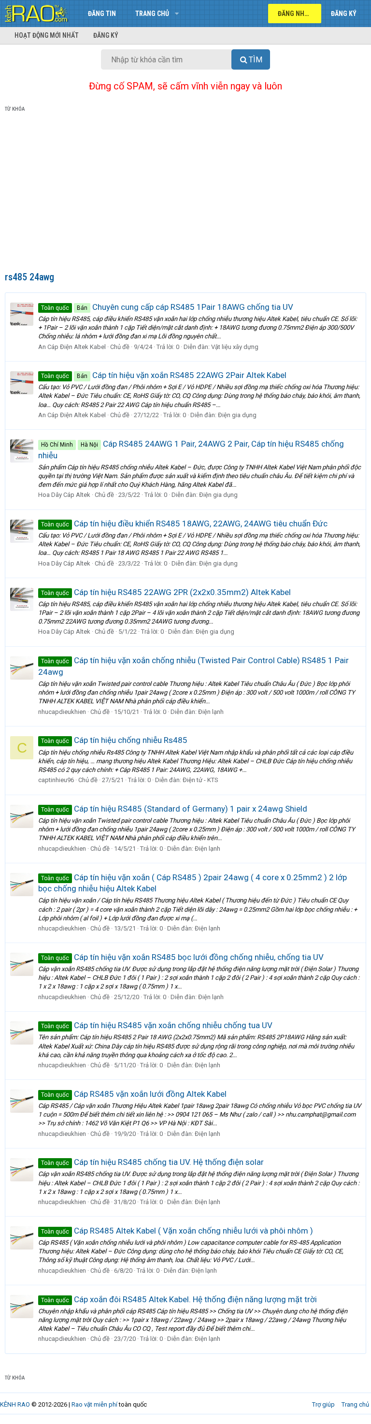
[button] (176, 13)
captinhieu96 (56, 780)
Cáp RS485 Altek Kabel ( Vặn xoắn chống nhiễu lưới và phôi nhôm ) (177, 1230)
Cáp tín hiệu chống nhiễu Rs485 (114, 740)
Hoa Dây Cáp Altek (64, 494)
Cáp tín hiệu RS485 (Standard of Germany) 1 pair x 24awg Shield (174, 809)
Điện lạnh (211, 711)
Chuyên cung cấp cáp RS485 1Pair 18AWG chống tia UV (167, 307)
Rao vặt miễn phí (94, 1404)
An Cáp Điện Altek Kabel (72, 346)
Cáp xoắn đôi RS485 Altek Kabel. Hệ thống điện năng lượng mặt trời (179, 1299)
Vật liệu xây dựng (234, 346)
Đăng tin (102, 13)
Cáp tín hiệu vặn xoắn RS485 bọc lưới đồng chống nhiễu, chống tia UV (182, 957)
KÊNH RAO (15, 1404)
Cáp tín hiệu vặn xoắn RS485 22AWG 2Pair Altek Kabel (163, 375)
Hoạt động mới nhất (46, 35)
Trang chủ (152, 13)
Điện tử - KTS (200, 780)
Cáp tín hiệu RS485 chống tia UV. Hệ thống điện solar (152, 1162)
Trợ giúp (323, 1404)
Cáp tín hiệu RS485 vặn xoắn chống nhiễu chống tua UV (156, 1025)
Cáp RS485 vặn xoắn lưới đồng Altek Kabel (134, 1094)
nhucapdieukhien (62, 711)
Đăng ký (105, 35)
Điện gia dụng (237, 415)
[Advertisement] (185, 194)
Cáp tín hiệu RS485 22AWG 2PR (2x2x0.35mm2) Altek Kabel (166, 592)
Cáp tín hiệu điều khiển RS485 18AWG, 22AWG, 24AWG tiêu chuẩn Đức (184, 523)
